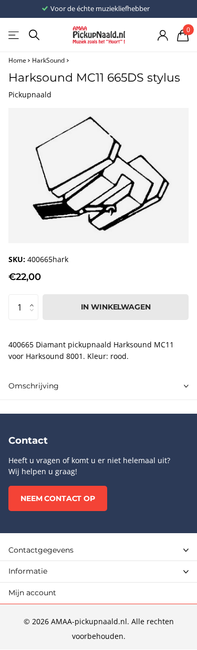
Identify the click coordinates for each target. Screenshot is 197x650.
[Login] (162, 35)
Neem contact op (57, 498)
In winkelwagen (116, 307)
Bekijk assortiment (14, 35)
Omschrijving (33, 386)
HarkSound (48, 60)
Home (17, 60)
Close (98, 550)
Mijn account (32, 592)
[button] (34, 298)
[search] (34, 35)
